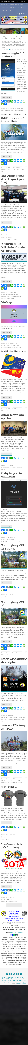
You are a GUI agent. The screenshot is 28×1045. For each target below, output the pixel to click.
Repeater (17, 4)
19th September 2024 (12, 343)
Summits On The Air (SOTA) (16, 782)
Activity (19, 167)
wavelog (11, 541)
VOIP (11, 7)
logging (4, 541)
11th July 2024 (10, 594)
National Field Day (6, 410)
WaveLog (22, 7)
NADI (7, 238)
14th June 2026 (10, 108)
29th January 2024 (11, 779)
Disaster (4, 236)
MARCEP (2, 10)
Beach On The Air (10, 169)
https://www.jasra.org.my (16, 932)
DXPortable (19, 169)
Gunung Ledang (5, 598)
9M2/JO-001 (5, 838)
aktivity (7, 596)
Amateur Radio (7, 1)
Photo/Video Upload (4, 4)
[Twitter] (17, 14)
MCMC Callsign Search (19, 110)
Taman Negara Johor (18, 469)
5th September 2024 (11, 408)
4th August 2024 (11, 537)
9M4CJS (4, 169)
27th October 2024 (11, 292)
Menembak (3, 7)
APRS (7, 7)
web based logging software (20, 541)
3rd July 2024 (10, 715)
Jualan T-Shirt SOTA (9, 786)
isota (11, 598)
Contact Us (23, 1)
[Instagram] (24, 14)
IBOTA (23, 169)
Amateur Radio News (13, 294)
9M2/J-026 (4, 719)
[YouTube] (26, 14)
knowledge (8, 236)
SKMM (15, 239)
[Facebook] (20, 14)
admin (3, 108)
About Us (13, 1)
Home (2, 1)
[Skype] (22, 14)
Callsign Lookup (16, 7)
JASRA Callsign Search (9, 110)
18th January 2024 (11, 897)
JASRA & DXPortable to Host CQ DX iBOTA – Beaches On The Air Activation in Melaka (13, 118)
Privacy (7, 10)
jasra (3, 110)
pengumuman (14, 236)
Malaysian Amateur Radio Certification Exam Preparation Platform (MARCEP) (13, 247)
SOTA (9, 782)
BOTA (15, 169)
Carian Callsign (6, 302)
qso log (7, 541)
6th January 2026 (11, 167)
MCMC (3, 238)
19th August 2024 (11, 465)
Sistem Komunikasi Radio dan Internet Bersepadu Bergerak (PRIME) (12, 179)
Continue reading (6, 97)
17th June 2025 (10, 234)
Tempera (19, 983)
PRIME (9, 238)
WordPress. (24, 983)
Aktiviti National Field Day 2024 (13, 351)
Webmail (21, 4)
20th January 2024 (11, 834)
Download (12, 4)
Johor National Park (9, 469)
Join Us (17, 1)
